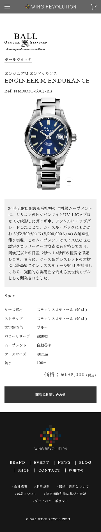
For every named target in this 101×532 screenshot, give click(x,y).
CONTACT (49, 470)
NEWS (64, 462)
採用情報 (76, 470)
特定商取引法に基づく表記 (66, 493)
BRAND (17, 462)
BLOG (85, 462)
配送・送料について (74, 486)
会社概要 (20, 486)
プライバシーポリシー (51, 501)
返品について (27, 493)
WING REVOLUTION (54, 519)
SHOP (24, 470)
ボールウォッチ (18, 60)
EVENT (41, 462)
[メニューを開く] (12, 6)
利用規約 (43, 486)
